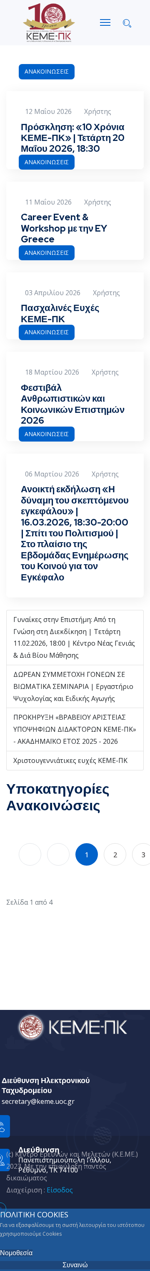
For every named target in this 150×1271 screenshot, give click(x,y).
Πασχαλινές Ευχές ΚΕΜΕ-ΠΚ (60, 313)
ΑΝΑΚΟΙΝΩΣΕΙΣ (47, 71)
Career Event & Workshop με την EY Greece (64, 228)
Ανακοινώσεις (53, 805)
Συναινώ (75, 1265)
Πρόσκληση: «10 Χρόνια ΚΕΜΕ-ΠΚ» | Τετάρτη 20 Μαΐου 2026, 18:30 (73, 138)
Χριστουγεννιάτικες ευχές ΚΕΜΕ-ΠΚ (70, 760)
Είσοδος (60, 1189)
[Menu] (105, 22)
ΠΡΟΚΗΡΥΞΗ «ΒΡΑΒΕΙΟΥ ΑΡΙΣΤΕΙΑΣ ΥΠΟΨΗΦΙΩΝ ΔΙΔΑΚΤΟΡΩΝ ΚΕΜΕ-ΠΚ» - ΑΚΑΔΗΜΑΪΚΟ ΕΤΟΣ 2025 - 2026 (74, 729)
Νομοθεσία (16, 1252)
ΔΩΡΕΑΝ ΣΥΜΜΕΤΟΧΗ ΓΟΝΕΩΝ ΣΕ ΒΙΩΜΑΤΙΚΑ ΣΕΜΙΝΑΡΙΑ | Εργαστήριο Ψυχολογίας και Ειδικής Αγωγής (73, 686)
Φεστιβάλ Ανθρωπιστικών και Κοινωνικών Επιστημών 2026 (73, 404)
